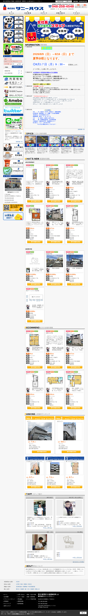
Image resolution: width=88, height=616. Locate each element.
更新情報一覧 (81, 129)
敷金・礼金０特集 (31, 594)
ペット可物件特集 (31, 599)
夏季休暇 (46, 48)
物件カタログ (7, 605)
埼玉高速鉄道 (31, 586)
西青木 (25, 584)
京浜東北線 (19, 586)
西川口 (30, 584)
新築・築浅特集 (31, 596)
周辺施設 (20, 599)
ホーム (5, 594)
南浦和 (22, 589)
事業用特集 (20, 601)
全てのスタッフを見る (78, 562)
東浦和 (32, 589)
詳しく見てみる (48, 527)
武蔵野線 (25, 586)
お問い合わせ (21, 594)
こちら (19, 131)
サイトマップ (7, 603)
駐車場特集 (20, 603)
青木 (22, 584)
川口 (28, 589)
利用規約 (6, 601)
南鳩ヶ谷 (37, 589)
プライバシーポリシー (9, 599)
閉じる (83, 613)
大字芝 (17, 584)
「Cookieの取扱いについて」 (18, 613)
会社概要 (6, 596)
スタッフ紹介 (21, 596)
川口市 (17, 581)
